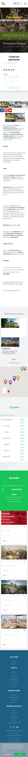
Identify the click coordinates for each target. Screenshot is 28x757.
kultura (14, 674)
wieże (14, 686)
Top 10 (14, 661)
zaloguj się (18, 3)
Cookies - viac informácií (14, 738)
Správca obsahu (14, 733)
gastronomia (14, 679)
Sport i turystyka (14, 682)
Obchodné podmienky (14, 740)
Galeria (11, 81)
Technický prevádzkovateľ (14, 735)
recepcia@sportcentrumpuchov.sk (14, 486)
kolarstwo (14, 699)
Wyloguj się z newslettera (14, 722)
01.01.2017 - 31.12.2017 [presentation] (8, 415)
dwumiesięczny (14, 713)
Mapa (5, 81)
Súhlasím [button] (20, 754)
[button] (8, 392)
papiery (14, 720)
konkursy (14, 702)
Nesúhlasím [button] (8, 754)
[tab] (7, 415)
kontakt (14, 715)
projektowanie (14, 717)
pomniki (14, 672)
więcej (4, 541)
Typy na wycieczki (14, 697)
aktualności (14, 695)
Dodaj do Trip (14, 88)
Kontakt (17, 81)
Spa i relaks (14, 684)
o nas (14, 710)
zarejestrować (15, 3)
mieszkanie (14, 677)
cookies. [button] (4, 750)
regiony (14, 664)
